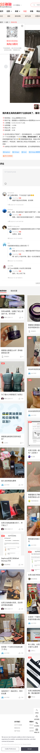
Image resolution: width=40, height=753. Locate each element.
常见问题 (32, 725)
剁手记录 (28, 16)
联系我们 (32, 728)
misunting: (15, 198)
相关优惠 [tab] (14, 291)
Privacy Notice (27, 744)
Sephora (7, 152)
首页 (1, 22)
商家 (16, 11)
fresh (24, 152)
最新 (8, 16)
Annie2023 (11, 193)
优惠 (8, 11)
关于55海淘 (18, 725)
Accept (30, 749)
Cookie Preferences (10, 749)
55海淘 (6, 5)
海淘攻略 (18, 16)
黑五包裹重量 (8, 156)
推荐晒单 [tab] (3, 291)
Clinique (16, 152)
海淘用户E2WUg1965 (13, 226)
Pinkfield (10, 209)
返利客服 (32, 731)
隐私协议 (17, 728)
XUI (9, 243)
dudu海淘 (10, 266)
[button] (17, 5)
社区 (1, 16)
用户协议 (17, 731)
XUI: (13, 248)
